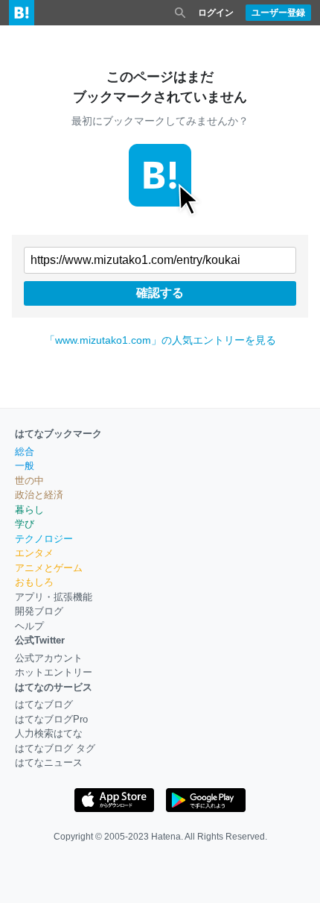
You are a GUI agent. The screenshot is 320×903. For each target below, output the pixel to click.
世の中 (29, 480)
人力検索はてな (49, 733)
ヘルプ (29, 626)
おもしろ (34, 582)
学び (24, 523)
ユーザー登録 (278, 12)
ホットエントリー (53, 672)
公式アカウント (49, 658)
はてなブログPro (51, 719)
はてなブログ (44, 704)
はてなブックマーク (58, 433)
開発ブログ (39, 611)
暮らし (29, 509)
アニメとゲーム (49, 567)
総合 (24, 451)
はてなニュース (49, 762)
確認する (160, 292)
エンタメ (34, 553)
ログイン (216, 12)
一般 (24, 465)
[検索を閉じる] (180, 12)
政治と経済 (39, 494)
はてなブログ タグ (55, 748)
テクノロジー (44, 538)
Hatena (166, 836)
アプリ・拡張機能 (53, 596)
